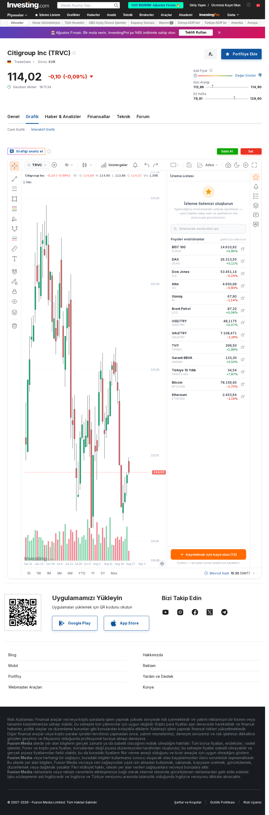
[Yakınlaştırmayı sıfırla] (108, 554)
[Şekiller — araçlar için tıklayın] (14, 199)
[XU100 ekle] (242, 249)
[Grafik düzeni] (175, 165)
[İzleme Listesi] (256, 177)
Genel (13, 116)
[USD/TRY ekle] (242, 322)
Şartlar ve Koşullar (187, 802)
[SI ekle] (242, 298)
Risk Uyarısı (252, 802)
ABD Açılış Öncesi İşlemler (107, 23)
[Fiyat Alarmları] (135, 165)
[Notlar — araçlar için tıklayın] (14, 258)
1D (29, 573)
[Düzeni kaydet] (189, 165)
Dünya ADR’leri (189, 23)
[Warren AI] (256, 224)
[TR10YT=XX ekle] (242, 372)
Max (114, 573)
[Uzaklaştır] (79, 554)
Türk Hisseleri (74, 23)
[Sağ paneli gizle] (165, 369)
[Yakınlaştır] (87, 554)
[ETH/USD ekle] (242, 396)
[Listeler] (256, 196)
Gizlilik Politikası (222, 802)
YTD (81, 573)
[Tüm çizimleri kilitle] (14, 291)
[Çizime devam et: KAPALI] (14, 281)
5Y (103, 573)
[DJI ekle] (242, 273)
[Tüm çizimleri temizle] (14, 326)
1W (39, 573)
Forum (143, 116)
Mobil (13, 665)
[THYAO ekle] (242, 347)
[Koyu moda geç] (237, 165)
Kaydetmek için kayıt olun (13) (211, 554)
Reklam (149, 665)
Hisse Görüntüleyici (46, 23)
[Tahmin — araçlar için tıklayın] (14, 239)
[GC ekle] (242, 286)
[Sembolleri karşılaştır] (54, 165)
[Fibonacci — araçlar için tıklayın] (14, 209)
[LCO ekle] (242, 310)
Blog (12, 655)
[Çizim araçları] (22, 369)
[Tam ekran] (254, 165)
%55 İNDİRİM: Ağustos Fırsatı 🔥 (155, 5)
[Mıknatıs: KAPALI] (14, 271)
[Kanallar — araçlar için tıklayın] (14, 189)
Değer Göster (245, 75)
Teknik (123, 116)
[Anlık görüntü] (228, 165)
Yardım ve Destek (158, 676)
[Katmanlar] (14, 312)
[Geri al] (147, 165)
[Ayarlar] (162, 563)
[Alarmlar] (256, 186)
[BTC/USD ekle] (242, 384)
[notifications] (249, 4)
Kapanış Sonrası (142, 23)
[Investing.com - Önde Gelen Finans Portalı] (28, 5)
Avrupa (252, 23)
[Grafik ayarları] (246, 165)
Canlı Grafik (16, 129)
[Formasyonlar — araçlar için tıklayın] (14, 229)
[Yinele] (155, 165)
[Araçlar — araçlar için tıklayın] (14, 248)
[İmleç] (14, 166)
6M (70, 573)
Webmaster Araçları (25, 687)
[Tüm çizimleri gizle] (14, 301)
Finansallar (98, 116)
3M (59, 573)
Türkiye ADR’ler (215, 23)
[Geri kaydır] (94, 554)
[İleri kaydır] (101, 554)
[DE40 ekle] (242, 261)
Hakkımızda (153, 655)
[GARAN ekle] (242, 359)
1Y (93, 573)
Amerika (237, 23)
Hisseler (17, 23)
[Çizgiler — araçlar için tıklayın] (14, 179)
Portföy (14, 676)
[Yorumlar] (256, 215)
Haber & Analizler (63, 116)
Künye (148, 687)
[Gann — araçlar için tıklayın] (14, 219)
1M (49, 573)
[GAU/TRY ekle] (242, 335)
